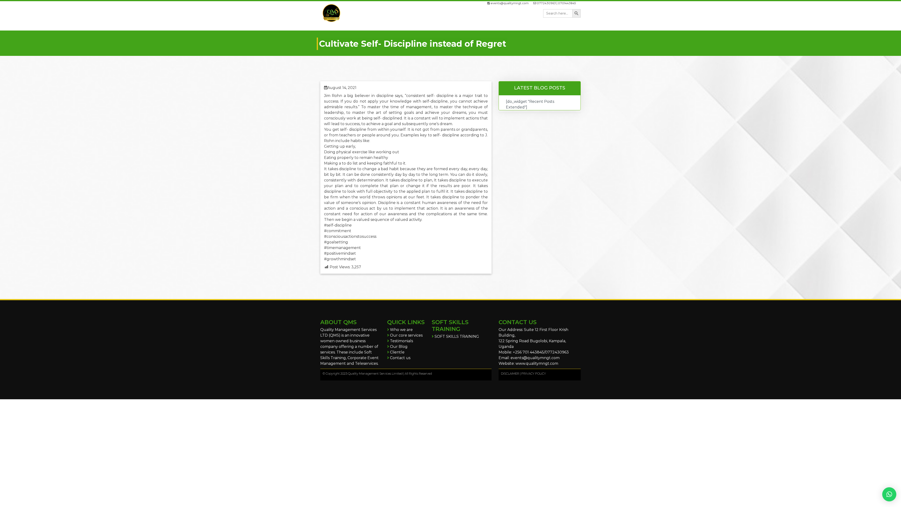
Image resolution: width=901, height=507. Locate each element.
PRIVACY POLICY (533, 373)
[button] (889, 494)
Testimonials (401, 341)
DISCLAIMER (510, 373)
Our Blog (398, 346)
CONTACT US (518, 322)
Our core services (406, 335)
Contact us (399, 358)
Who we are (401, 329)
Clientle (397, 352)
